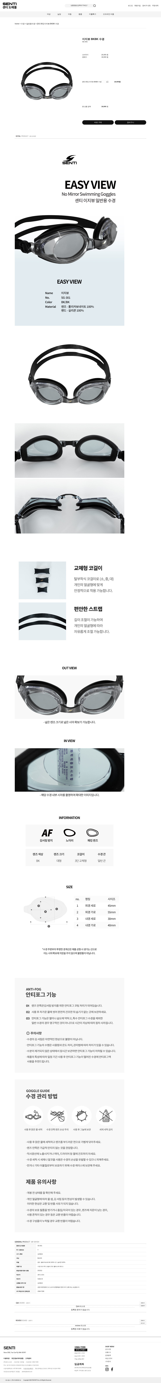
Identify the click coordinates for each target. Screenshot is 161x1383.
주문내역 (155, 5)
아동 (70, 14)
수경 (23, 24)
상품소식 (108, 1352)
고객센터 (28, 1358)
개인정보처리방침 (17, 1358)
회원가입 (137, 5)
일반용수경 (30, 24)
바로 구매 (98, 122)
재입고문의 (108, 1358)
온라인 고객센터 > (81, 1350)
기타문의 (108, 1361)
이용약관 (6, 1358)
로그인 (130, 5)
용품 (80, 14)
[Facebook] (112, 1369)
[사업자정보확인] (28, 1368)
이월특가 (92, 14)
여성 (48, 14)
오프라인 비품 (108, 14)
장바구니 (130, 122)
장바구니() (146, 5)
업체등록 (108, 1355)
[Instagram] (107, 1369)
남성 (59, 14)
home (17, 24)
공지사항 (108, 1349)
